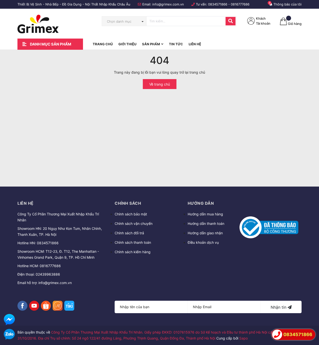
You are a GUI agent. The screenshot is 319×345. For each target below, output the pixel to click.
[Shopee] (46, 306)
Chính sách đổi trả (129, 233)
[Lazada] (58, 306)
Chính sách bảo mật (131, 214)
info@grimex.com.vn (168, 4)
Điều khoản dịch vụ (203, 242)
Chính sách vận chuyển (134, 223)
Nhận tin (279, 307)
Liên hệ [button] (25, 203)
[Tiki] (69, 306)
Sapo (243, 338)
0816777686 (240, 4)
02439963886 (48, 274)
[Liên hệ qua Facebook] (9, 319)
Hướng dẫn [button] (201, 203)
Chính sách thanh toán (133, 242)
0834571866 (217, 4)
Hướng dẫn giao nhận (205, 233)
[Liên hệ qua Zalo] (9, 334)
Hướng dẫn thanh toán (206, 223)
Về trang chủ (159, 84)
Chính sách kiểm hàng (133, 252)
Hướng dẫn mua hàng (205, 214)
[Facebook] (22, 306)
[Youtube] (34, 306)
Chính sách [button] (128, 203)
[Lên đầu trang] (310, 320)
